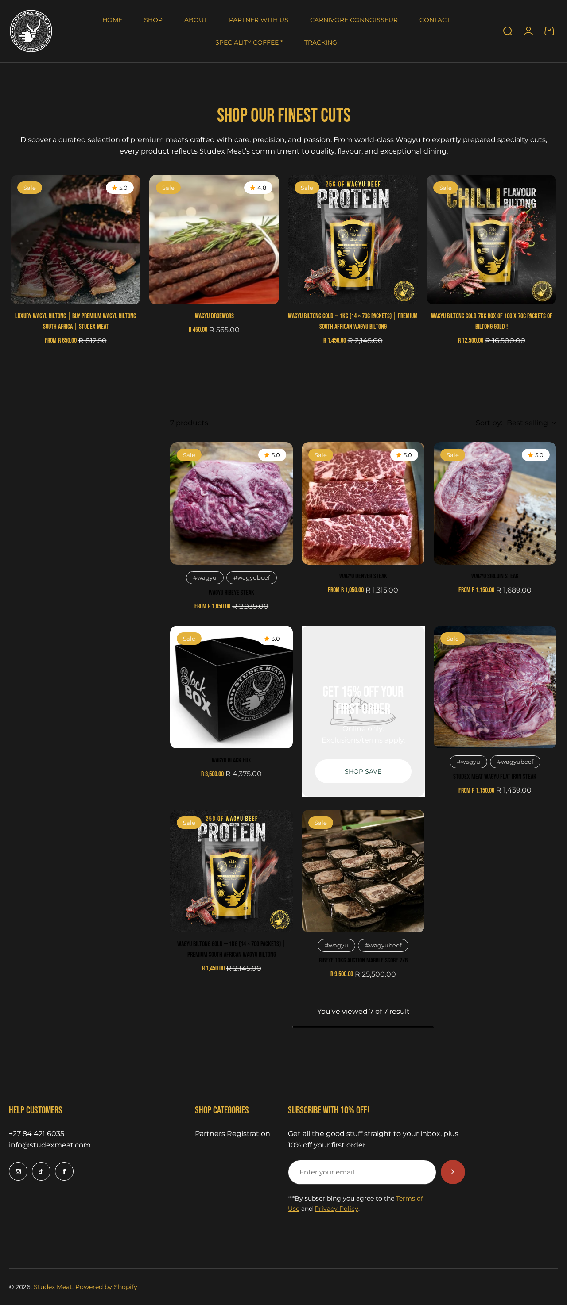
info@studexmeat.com (50, 1145)
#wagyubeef (251, 577)
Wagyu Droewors (214, 316)
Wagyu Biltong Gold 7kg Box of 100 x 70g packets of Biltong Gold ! (491, 321)
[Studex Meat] (31, 31)
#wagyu (205, 577)
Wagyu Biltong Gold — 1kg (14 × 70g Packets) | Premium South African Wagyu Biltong (353, 321)
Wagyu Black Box (231, 760)
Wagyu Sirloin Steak (495, 576)
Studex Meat (53, 1287)
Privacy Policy (336, 1209)
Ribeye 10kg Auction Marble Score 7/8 (363, 960)
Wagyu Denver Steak (363, 576)
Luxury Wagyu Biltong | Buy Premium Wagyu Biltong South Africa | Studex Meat (75, 321)
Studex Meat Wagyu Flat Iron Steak (494, 777)
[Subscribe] (453, 1172)
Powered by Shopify (106, 1287)
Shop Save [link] (363, 771)
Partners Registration (232, 1133)
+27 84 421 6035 (36, 1133)
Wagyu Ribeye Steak (231, 593)
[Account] (528, 31)
